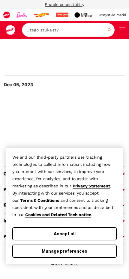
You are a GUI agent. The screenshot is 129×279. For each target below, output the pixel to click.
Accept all (65, 233)
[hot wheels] (41, 15)
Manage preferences (64, 251)
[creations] (83, 15)
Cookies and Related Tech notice (58, 214)
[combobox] (68, 30)
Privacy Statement (91, 186)
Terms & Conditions (39, 200)
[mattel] (7, 15)
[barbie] (22, 15)
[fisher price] (62, 15)
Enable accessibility (64, 4)
